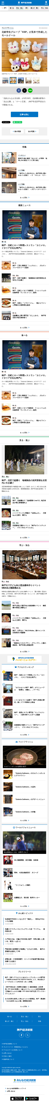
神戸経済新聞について (10, 1044)
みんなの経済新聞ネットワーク (24, 1080)
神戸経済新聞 (24, 2)
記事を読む (24, 114)
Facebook (21, 1035)
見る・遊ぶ (19, 8)
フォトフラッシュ (8, 28)
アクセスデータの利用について (12, 1050)
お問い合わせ (7, 1053)
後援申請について (8, 1059)
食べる (12, 8)
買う (27, 8)
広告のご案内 (7, 1056)
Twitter (27, 1035)
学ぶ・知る (44, 8)
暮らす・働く (35, 8)
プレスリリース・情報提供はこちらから (15, 1047)
